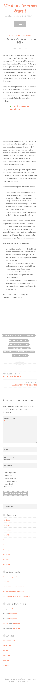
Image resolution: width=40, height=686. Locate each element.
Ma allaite (6, 520)
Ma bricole (6, 525)
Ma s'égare (7, 555)
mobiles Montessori (19, 344)
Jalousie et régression (10, 577)
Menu (21, 24)
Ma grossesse (8, 540)
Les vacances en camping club (13, 587)
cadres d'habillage (19, 340)
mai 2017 (6, 651)
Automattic (28, 682)
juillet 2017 (7, 646)
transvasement (20, 356)
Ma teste (27, 35)
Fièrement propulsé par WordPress (20, 679)
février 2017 (7, 665)
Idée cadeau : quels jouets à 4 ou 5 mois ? (17, 596)
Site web (8, 465)
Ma (26, 48)
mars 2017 (6, 661)
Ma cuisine (6, 535)
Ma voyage (7, 565)
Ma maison (6, 545)
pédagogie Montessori (19, 348)
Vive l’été (6, 582)
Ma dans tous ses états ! (20, 8)
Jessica (5, 624)
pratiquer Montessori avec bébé (19, 352)
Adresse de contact (9, 458)
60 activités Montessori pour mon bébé (19, 336)
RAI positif (14, 609)
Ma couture (7, 530)
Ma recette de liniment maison (13, 592)
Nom (6, 449)
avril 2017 (6, 655)
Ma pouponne (15, 35)
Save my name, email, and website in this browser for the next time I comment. (11, 479)
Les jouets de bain (12, 375)
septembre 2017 (9, 641)
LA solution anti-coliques (24, 383)
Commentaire (9, 420)
